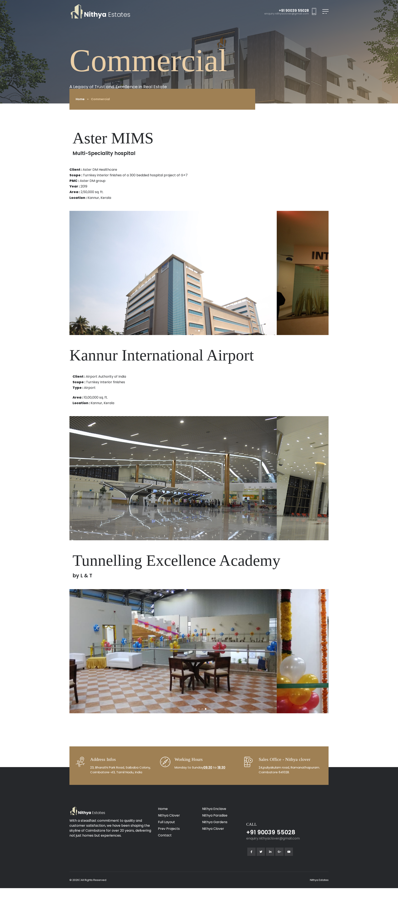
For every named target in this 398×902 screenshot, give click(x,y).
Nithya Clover (169, 815)
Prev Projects (169, 828)
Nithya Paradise (214, 815)
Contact (165, 835)
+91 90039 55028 (294, 10)
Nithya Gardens (214, 822)
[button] (196, 330)
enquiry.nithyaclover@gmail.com (286, 13)
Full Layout (166, 822)
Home (80, 99)
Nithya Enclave (214, 808)
